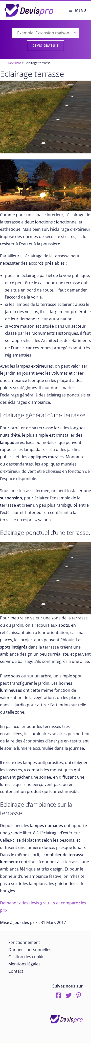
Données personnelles (29, 949)
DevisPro (14, 63)
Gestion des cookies (27, 956)
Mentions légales (24, 964)
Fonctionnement (24, 942)
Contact (15, 971)
